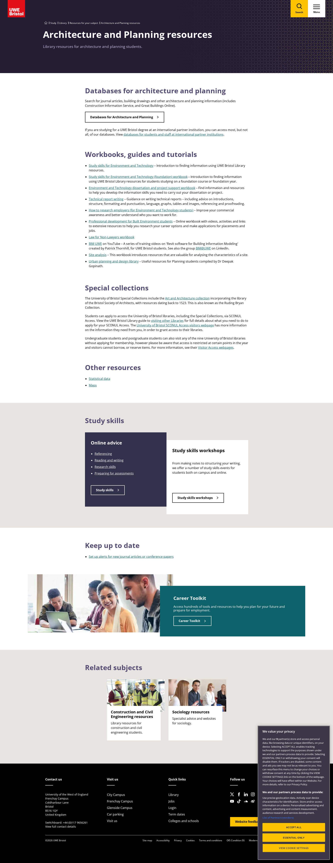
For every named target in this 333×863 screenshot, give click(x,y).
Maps (93, 385)
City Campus (116, 795)
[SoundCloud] (247, 804)
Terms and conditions (210, 840)
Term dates (176, 814)
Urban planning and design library (114, 261)
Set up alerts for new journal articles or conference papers (131, 556)
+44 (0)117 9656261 (75, 822)
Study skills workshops (195, 498)
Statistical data (99, 379)
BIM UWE (95, 244)
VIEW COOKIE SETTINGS (294, 848)
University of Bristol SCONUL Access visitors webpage (175, 325)
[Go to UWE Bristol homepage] (45, 23)
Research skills (105, 467)
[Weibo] (254, 804)
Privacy (178, 840)
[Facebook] (240, 797)
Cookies (190, 840)
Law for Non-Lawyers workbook (111, 237)
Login (172, 808)
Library (63, 23)
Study (53, 23)
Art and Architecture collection (187, 298)
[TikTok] (240, 804)
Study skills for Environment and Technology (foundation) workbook (138, 177)
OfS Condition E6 (236, 840)
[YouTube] (233, 804)
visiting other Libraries (167, 321)
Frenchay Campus (120, 801)
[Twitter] (233, 797)
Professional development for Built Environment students (131, 221)
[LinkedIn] (247, 797)
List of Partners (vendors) (278, 817)
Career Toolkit (189, 621)
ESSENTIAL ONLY (293, 837)
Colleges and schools (183, 821)
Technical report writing (106, 199)
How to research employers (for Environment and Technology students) (141, 210)
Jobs (171, 801)
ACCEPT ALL (294, 827)
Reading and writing (109, 460)
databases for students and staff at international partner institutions (174, 134)
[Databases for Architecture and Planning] (124, 121)
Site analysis (98, 255)
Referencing (103, 454)
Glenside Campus (119, 808)
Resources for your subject (84, 23)
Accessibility (163, 840)
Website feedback (248, 822)
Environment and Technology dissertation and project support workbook (142, 188)
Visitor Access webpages (216, 347)
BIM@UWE (203, 248)
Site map (147, 840)
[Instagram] (254, 797)
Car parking (115, 814)
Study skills (105, 490)
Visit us (112, 821)
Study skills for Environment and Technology (121, 165)
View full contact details (60, 826)
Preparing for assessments (114, 473)
